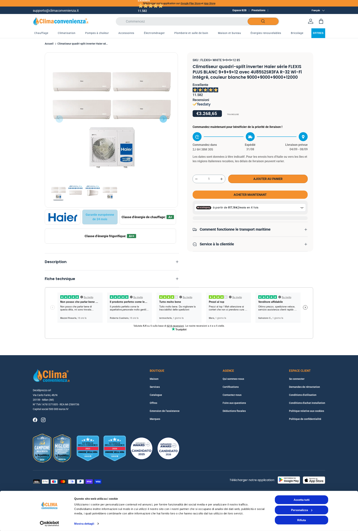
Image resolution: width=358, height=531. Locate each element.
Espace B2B (239, 10)
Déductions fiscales (234, 410)
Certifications (231, 386)
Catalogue (156, 394)
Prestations (258, 10)
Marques (155, 418)
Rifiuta (301, 520)
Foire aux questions (234, 402)
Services (155, 386)
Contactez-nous (232, 394)
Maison (154, 378)
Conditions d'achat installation (307, 402)
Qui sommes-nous (233, 378)
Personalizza (299, 509)
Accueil (49, 44)
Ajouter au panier (267, 179)
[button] (321, 21)
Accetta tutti (302, 499)
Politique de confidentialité (305, 418)
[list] (111, 119)
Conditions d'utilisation (302, 394)
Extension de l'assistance (165, 410)
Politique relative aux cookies (306, 410)
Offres (153, 402)
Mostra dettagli (84, 523)
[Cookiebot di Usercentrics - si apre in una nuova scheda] (49, 524)
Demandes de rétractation (304, 386)
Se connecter (296, 378)
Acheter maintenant (250, 195)
